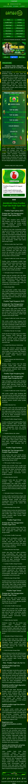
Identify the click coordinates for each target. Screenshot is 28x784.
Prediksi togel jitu (6, 275)
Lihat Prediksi (14, 195)
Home (8, 19)
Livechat (23, 6)
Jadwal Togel (8, 25)
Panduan (20, 36)
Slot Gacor (8, 28)
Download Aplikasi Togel (15, 3)
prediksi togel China (20, 530)
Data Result (19, 25)
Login (6, 57)
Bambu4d (16, 226)
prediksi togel (17, 247)
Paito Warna (8, 30)
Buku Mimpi (8, 33)
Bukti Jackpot (19, 33)
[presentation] (13, 199)
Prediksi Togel (8, 22)
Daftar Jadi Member (7, 6)
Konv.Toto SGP (19, 30)
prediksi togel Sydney (20, 239)
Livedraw (20, 19)
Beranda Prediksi (7, 62)
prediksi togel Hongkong (19, 381)
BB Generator (20, 28)
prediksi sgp (23, 340)
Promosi (19, 22)
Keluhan (8, 36)
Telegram (16, 6)
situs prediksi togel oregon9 (19, 71)
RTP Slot (22, 57)
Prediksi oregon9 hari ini (8, 146)
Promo (14, 57)
